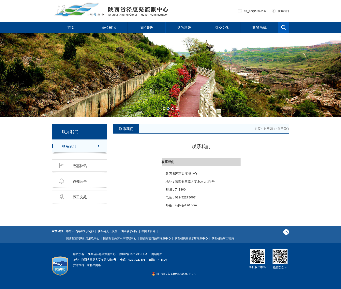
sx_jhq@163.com (255, 11)
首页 (71, 27)
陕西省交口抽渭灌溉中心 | (157, 238)
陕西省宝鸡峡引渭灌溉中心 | (84, 238)
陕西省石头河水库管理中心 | (121, 238)
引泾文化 (222, 27)
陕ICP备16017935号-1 (133, 254)
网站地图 (156, 254)
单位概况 (109, 27)
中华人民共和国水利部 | (82, 231)
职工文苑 (80, 196)
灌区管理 (146, 27)
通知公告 (80, 181)
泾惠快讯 (80, 165)
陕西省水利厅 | (131, 231)
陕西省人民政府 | (109, 231)
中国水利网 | (150, 231)
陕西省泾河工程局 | (225, 238)
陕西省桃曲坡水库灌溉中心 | (193, 238)
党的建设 (184, 27)
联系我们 (283, 11)
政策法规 (259, 27)
